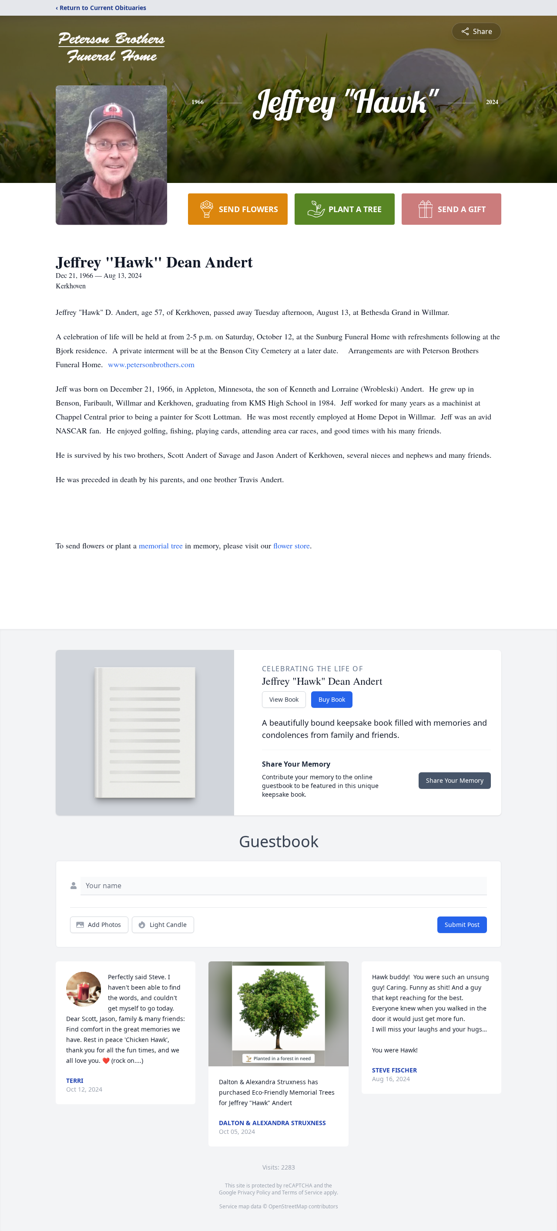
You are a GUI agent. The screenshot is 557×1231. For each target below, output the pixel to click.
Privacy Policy (254, 1192)
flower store (291, 545)
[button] (278, 1013)
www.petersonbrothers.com (151, 364)
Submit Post (462, 924)
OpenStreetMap (287, 1206)
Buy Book (332, 699)
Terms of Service (302, 1192)
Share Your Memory (454, 780)
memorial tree (161, 545)
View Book (284, 699)
